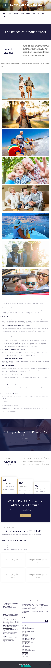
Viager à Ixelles (25, 627)
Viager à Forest (25, 647)
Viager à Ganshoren (26, 643)
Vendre (22, 13)
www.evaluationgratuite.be (8, 614)
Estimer (33, 13)
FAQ (38, 13)
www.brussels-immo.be (7, 628)
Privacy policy (27, 666)
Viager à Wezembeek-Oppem (28, 631)
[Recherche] (46, 621)
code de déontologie (26, 609)
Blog (43, 13)
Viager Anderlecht (25, 656)
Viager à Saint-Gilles (26, 649)
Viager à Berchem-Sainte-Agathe (28, 650)
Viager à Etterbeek (25, 654)
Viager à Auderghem (26, 640)
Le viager (16, 13)
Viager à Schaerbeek (26, 636)
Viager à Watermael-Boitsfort (28, 642)
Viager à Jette (24, 645)
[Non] (49, 664)
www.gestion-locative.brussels (9, 632)
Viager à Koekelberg (26, 646)
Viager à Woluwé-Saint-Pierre (28, 628)
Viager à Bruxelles (25, 625)
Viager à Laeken (25, 652)
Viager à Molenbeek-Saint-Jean (28, 639)
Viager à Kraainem (25, 632)
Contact (4, 16)
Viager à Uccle (25, 653)
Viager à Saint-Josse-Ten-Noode (28, 638)
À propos (9, 13)
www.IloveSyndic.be (7, 625)
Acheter (28, 13)
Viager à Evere (25, 635)
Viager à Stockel (25, 634)
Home (4, 13)
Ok (22, 666)
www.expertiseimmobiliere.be (8, 619)
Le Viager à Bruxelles (26, 5)
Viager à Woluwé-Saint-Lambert (28, 629)
